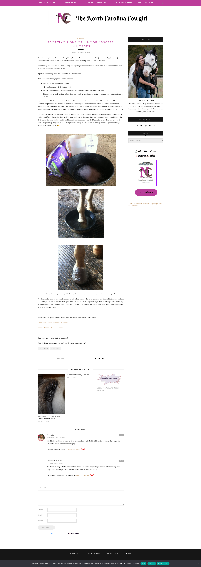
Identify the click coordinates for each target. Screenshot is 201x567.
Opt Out (152, 563)
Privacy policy (163, 563)
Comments (59, 359)
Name (40, 510)
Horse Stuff (70, 3)
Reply (121, 435)
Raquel (50, 435)
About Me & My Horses (48, 3)
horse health (55, 348)
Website (40, 521)
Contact (149, 3)
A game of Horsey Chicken (78, 375)
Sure (143, 563)
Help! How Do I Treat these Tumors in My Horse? (49, 417)
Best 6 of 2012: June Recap (108, 388)
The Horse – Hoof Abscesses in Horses (53, 323)
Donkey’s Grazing (82, 475)
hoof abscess (43, 348)
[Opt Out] (198, 563)
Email (40, 515)
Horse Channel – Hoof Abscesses (51, 328)
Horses (80, 38)
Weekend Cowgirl (56, 461)
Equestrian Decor (73, 449)
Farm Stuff (87, 3)
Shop (139, 3)
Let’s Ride (101, 3)
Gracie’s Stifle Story (122, 3)
